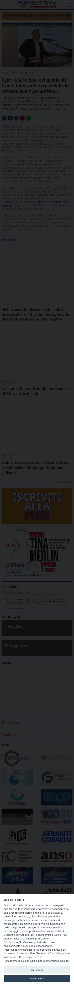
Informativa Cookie (57, 960)
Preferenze (37, 970)
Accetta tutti (37, 978)
